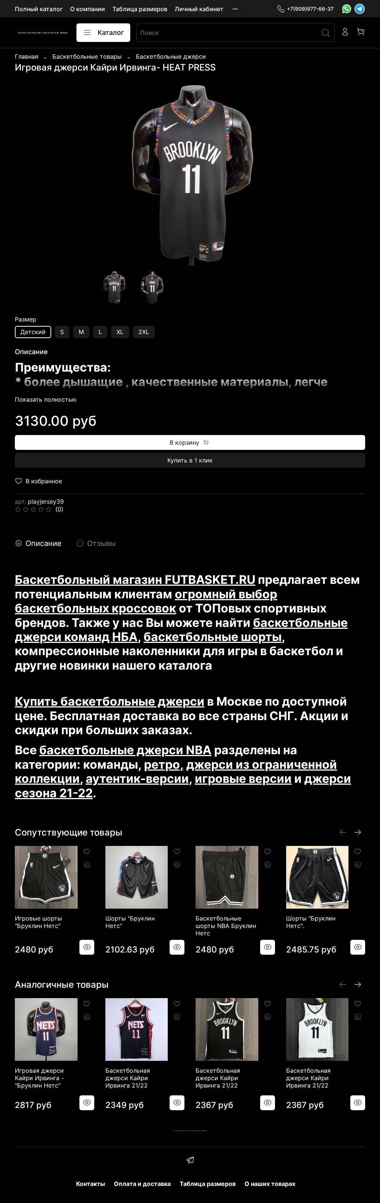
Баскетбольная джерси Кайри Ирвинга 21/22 (127, 1078)
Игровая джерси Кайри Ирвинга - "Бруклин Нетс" (39, 1078)
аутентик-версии (137, 778)
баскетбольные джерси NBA (125, 750)
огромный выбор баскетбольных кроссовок (146, 601)
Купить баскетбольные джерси (109, 701)
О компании (87, 9)
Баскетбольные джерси (171, 56)
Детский (33, 332)
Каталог (111, 32)
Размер (25, 319)
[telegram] (190, 1161)
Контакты (90, 1183)
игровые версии (243, 778)
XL (120, 332)
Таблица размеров (139, 9)
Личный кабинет (199, 9)
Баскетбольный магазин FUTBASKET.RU (135, 579)
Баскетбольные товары (87, 56)
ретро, (164, 764)
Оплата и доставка (142, 1183)
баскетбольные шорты (213, 637)
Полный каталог (39, 9)
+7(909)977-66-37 (310, 9)
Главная (26, 56)
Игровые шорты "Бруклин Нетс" (38, 922)
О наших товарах (270, 1183)
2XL (143, 332)
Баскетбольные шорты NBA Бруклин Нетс (226, 926)
